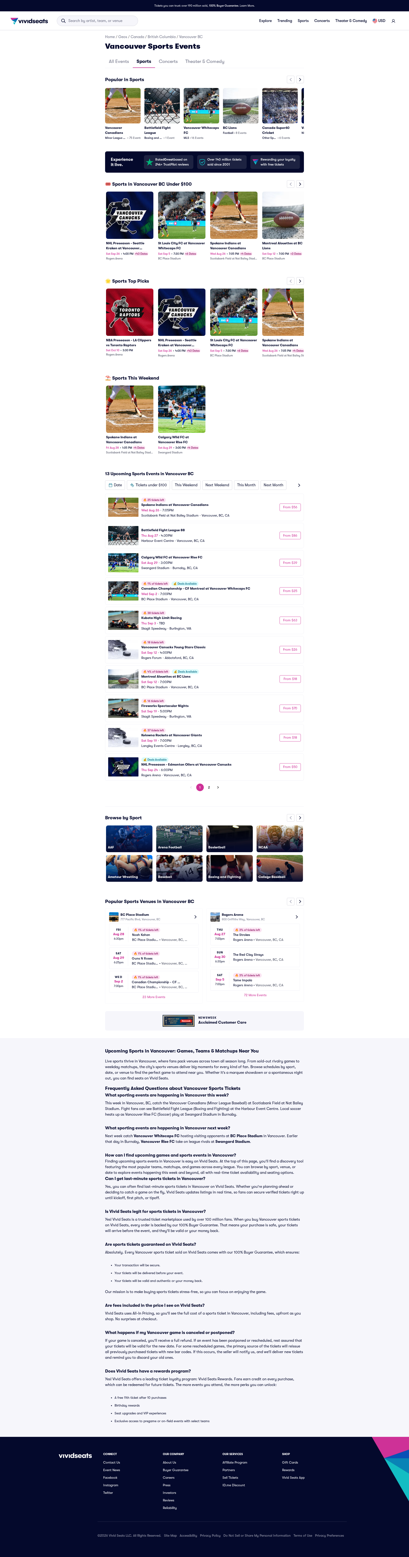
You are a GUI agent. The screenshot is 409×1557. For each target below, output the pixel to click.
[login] (393, 21)
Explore (265, 21)
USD (381, 21)
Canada (137, 37)
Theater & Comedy (351, 21)
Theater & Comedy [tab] (204, 61)
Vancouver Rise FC (158, 1142)
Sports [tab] (144, 61)
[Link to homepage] (30, 21)
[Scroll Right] (300, 79)
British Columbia (162, 37)
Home (110, 37)
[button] (115, 485)
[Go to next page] (218, 787)
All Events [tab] (119, 61)
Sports (303, 21)
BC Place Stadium (246, 1136)
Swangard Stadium (232, 1142)
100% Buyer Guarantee (223, 5)
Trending (284, 21)
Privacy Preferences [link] (329, 1535)
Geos (122, 37)
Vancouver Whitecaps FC (157, 1136)
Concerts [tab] (168, 61)
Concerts (322, 21)
